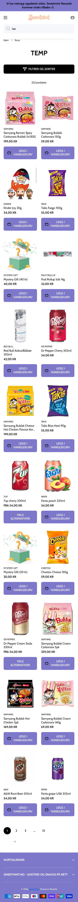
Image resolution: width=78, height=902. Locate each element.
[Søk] (7, 28)
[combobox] (39, 28)
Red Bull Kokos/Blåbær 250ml (18, 352)
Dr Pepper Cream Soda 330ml (18, 645)
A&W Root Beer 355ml (18, 793)
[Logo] (39, 17)
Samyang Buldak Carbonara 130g (51, 134)
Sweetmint (34, 889)
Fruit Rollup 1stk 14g (53, 279)
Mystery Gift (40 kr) (16, 279)
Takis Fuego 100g (51, 208)
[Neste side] (13, 841)
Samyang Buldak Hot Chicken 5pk (17, 720)
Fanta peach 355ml (53, 501)
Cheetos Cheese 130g (54, 572)
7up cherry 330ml (15, 501)
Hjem (6, 40)
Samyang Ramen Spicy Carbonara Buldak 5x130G (20, 134)
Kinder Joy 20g (13, 208)
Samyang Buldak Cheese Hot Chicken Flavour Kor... (19, 427)
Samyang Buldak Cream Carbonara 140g (56, 720)
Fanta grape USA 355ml (56, 793)
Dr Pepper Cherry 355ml (56, 350)
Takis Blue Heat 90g (53, 425)
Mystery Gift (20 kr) (15, 572)
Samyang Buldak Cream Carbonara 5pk (56, 645)
